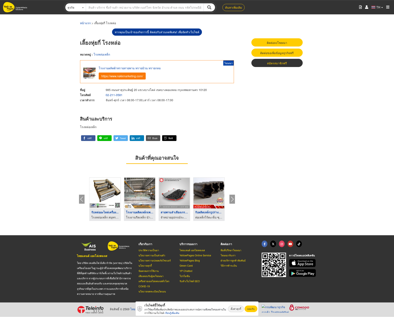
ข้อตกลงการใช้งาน (149, 271)
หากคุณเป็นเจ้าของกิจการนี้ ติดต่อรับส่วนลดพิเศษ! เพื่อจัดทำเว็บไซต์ (157, 32)
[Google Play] (303, 273)
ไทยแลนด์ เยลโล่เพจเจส (92, 256)
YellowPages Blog (190, 260)
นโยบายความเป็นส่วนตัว (152, 255)
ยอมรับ (251, 308)
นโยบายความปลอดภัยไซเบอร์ (155, 260)
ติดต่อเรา (226, 244)
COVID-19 (144, 286)
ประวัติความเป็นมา (149, 250)
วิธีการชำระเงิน (229, 265)
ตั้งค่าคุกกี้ (236, 308)
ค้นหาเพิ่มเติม (233, 7)
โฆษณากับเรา (228, 255)
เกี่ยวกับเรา (145, 244)
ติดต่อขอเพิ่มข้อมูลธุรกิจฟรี (277, 53)
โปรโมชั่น (185, 276)
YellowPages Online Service (195, 255)
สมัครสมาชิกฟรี (277, 63)
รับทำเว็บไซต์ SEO (190, 281)
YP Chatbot (186, 271)
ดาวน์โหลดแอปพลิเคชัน (302, 255)
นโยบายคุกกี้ (145, 265)
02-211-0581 (114, 95)
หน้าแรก (85, 23)
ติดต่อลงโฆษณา (277, 43)
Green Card (186, 265)
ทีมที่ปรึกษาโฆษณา (231, 250)
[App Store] (303, 263)
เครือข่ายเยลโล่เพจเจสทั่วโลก (154, 281)
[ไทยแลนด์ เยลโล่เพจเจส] (273, 244)
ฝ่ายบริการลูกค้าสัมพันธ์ (233, 260)
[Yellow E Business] (264, 244)
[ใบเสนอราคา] (360, 7)
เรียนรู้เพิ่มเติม (172, 313)
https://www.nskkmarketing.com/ (122, 76)
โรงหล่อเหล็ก (102, 54)
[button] (88, 138)
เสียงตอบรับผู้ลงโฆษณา (151, 276)
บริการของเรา (188, 244)
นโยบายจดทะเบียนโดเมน (152, 291)
